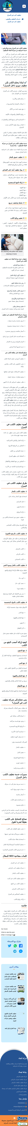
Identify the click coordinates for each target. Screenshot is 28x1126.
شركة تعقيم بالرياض (21, 1076)
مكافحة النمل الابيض (21, 1091)
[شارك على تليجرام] (15, 951)
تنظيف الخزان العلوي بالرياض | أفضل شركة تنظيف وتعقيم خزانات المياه (10, 1017)
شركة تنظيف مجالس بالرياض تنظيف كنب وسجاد (14, 1088)
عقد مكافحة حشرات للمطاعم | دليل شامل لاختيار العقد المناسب (10, 976)
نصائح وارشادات (23, 1094)
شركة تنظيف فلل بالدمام (20, 1085)
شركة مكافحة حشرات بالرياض (19, 1079)
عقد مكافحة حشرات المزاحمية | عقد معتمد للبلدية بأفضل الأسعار (10, 989)
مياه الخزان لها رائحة (10, 1028)
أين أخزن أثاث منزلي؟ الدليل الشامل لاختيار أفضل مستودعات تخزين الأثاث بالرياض (10, 1002)
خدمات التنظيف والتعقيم (13, 19)
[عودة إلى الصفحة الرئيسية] (23, 19)
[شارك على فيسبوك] (21, 946)
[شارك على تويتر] (9, 945)
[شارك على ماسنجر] (21, 951)
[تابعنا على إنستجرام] (14, 1118)
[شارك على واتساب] (15, 945)
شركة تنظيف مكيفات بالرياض (19, 1082)
